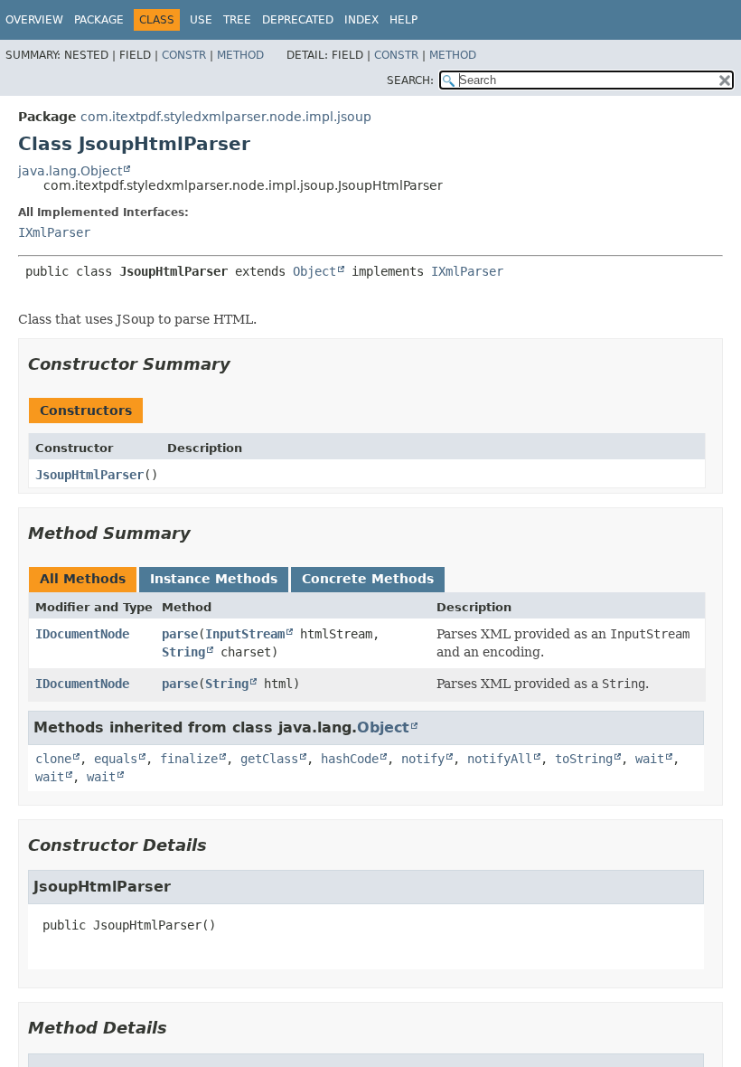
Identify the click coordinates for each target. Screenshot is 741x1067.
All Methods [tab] (83, 578)
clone (53, 758)
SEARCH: (410, 80)
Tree (237, 20)
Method (240, 55)
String (183, 652)
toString (584, 758)
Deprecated (297, 20)
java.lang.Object (70, 171)
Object (314, 271)
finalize (189, 758)
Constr (184, 55)
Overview (34, 20)
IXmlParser (54, 232)
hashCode (350, 758)
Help (403, 20)
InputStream (245, 634)
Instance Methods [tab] (213, 578)
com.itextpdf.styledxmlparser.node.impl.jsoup (225, 116)
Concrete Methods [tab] (368, 578)
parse (180, 634)
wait (649, 758)
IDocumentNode (82, 634)
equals (115, 758)
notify (423, 758)
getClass (269, 758)
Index (361, 20)
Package (99, 20)
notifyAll (499, 758)
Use (201, 20)
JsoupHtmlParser (89, 474)
